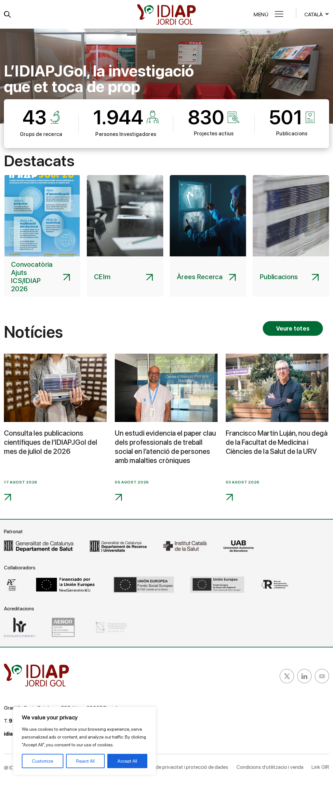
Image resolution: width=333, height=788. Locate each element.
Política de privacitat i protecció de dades (183, 767)
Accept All (127, 761)
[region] (84, 741)
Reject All (85, 761)
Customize (42, 761)
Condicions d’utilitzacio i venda (269, 767)
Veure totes (293, 328)
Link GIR (320, 767)
